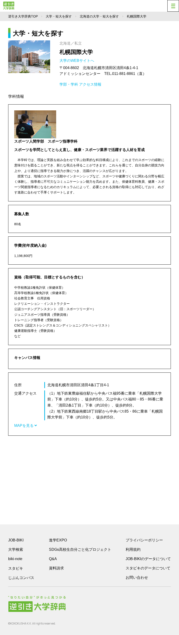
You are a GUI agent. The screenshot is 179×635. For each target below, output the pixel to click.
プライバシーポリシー (144, 540)
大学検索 (15, 549)
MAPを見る (24, 426)
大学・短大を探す (59, 16)
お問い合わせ (137, 577)
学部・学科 (68, 84)
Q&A (53, 559)
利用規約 (133, 549)
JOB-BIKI (16, 540)
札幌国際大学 (76, 52)
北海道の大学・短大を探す (99, 16)
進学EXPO (58, 540)
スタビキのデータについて (148, 568)
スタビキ (15, 568)
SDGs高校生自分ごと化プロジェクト (80, 549)
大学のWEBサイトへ (77, 61)
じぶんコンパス (21, 577)
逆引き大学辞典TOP (23, 16)
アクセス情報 (90, 84)
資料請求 (56, 568)
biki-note (15, 559)
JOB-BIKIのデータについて (148, 559)
